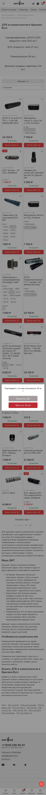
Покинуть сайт (23, 398)
